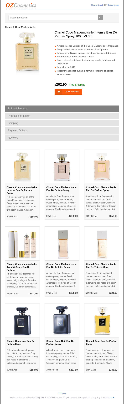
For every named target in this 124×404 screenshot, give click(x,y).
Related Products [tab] (18, 108)
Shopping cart (113, 5)
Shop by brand (97, 5)
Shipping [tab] (13, 123)
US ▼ (112, 398)
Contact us (62, 393)
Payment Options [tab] (18, 130)
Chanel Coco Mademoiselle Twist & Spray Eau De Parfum (22, 267)
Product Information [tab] (19, 115)
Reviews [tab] (13, 137)
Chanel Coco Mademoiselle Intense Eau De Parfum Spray (22, 190)
